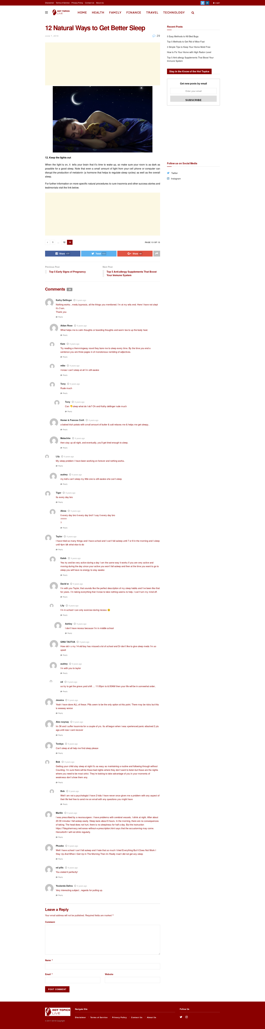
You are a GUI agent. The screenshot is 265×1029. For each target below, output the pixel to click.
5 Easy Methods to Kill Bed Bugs (182, 36)
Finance (133, 12)
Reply (60, 317)
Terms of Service (63, 2)
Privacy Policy (77, 2)
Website (109, 974)
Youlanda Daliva (64, 885)
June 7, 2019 (51, 35)
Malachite (65, 438)
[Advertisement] (102, 63)
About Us (100, 2)
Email (49, 974)
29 (158, 36)
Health (98, 12)
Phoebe (60, 845)
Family (115, 12)
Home (82, 12)
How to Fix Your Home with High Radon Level (189, 52)
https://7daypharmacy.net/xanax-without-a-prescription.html (85, 828)
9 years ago (81, 300)
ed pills (59, 867)
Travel (152, 12)
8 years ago (75, 383)
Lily (62, 605)
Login (217, 2)
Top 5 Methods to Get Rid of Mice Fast (186, 41)
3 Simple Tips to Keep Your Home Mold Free (188, 46)
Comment (50, 921)
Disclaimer (49, 2)
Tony (63, 383)
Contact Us (89, 2)
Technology (174, 12)
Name (49, 960)
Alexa (63, 510)
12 (64, 242)
